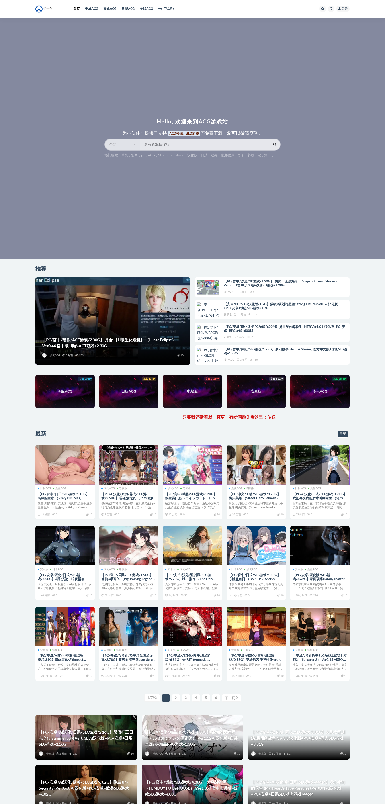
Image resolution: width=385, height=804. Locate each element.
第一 (267, 155)
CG (169, 155)
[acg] (44, 355)
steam (179, 155)
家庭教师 (227, 155)
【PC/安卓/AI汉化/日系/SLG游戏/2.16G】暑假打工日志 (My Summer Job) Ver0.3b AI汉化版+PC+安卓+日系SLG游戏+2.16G (86, 738)
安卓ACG (91, 8)
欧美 (214, 155)
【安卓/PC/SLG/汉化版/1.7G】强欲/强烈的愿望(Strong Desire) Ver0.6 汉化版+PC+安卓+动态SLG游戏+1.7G (281, 306)
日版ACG (128, 8)
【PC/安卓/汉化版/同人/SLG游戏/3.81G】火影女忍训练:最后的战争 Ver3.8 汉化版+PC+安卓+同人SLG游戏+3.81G (298, 738)
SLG (161, 155)
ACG (151, 155)
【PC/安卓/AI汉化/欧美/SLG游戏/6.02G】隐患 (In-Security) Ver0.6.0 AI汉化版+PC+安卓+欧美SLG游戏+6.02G (84, 788)
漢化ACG (109, 8)
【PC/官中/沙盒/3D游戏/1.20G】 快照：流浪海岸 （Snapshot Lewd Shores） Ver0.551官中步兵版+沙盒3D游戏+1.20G (281, 283)
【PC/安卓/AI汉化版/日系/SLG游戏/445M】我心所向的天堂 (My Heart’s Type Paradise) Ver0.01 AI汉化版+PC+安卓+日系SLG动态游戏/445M (298, 788)
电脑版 (123, 488)
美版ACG (146, 8)
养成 (251, 155)
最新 (343, 434)
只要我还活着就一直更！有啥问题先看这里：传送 (186, 417)
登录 (345, 8)
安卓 (134, 155)
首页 (77, 8)
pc (143, 155)
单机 (124, 155)
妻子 (241, 155)
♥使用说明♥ (166, 8)
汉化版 (192, 155)
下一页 (230, 698)
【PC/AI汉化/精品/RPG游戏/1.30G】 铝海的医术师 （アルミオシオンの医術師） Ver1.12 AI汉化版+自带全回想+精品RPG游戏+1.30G (191, 738)
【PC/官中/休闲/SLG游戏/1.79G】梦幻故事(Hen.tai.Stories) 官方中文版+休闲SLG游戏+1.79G (285, 351)
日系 (204, 155)
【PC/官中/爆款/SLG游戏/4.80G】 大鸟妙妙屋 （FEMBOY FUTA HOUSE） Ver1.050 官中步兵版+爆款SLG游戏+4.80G (191, 788)
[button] (122, 144)
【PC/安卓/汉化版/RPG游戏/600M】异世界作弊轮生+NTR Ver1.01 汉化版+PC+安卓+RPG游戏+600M (284, 329)
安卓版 (227, 314)
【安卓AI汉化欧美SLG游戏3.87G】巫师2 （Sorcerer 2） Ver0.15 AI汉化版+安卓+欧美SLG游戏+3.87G (320, 659)
